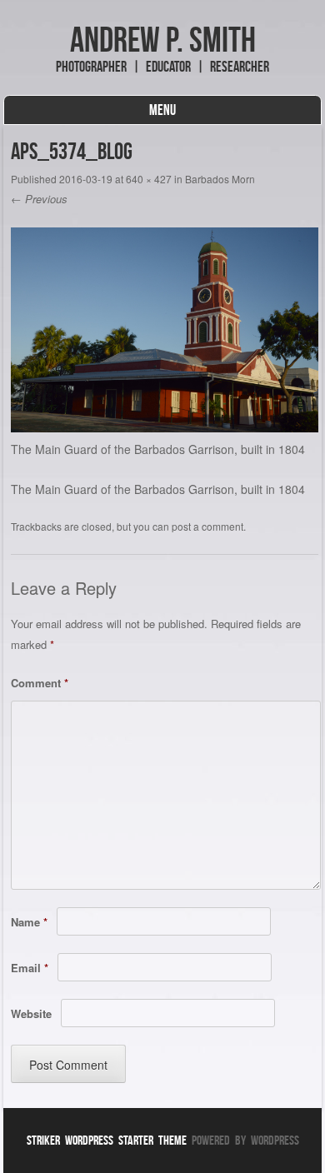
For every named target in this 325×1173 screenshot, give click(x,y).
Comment (39, 683)
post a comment (207, 526)
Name (29, 922)
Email (29, 968)
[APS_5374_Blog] (164, 427)
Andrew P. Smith (163, 39)
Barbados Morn (220, 179)
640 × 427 (149, 179)
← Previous (39, 199)
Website (31, 1013)
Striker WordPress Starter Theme (107, 1140)
